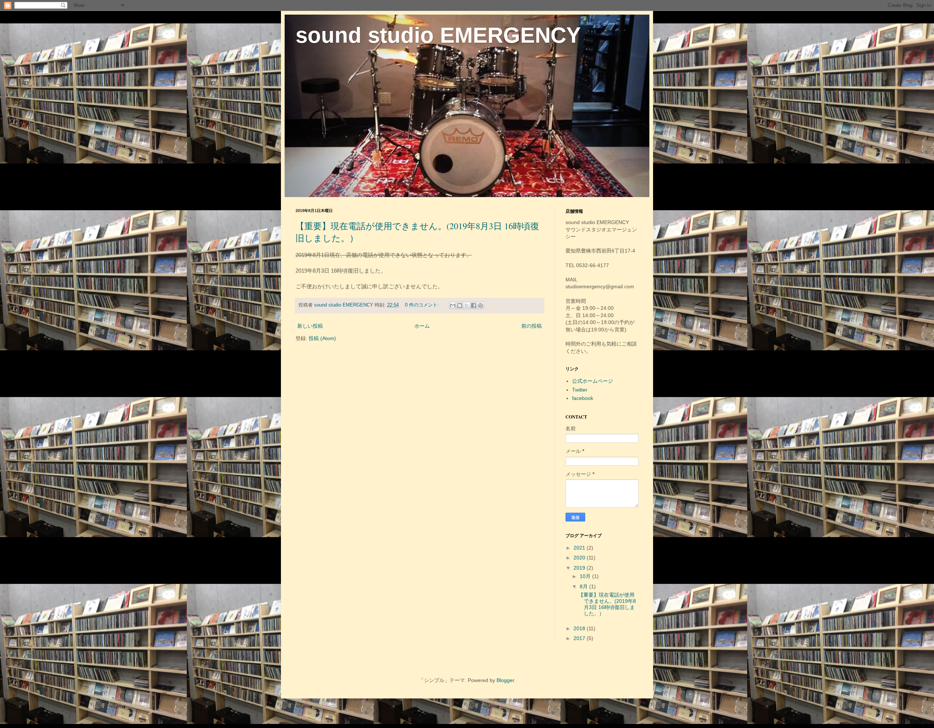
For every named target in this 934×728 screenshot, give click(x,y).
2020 (580, 558)
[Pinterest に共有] (480, 305)
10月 (586, 576)
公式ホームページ (592, 381)
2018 (580, 628)
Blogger (505, 680)
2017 (580, 638)
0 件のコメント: (422, 305)
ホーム (422, 326)
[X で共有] (466, 305)
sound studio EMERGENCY (438, 35)
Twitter (579, 390)
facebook (582, 398)
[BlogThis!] (459, 305)
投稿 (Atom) (322, 338)
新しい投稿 (310, 326)
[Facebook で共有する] (473, 305)
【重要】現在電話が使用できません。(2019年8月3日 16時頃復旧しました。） (607, 604)
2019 (580, 568)
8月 (584, 586)
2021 (580, 548)
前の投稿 (531, 326)
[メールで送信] (452, 305)
